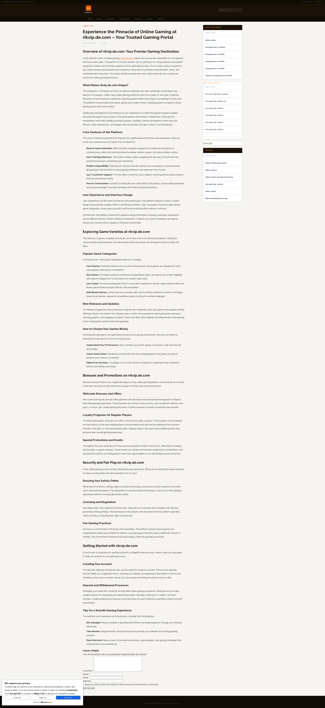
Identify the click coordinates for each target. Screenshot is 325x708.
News (99, 19)
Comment (88, 671)
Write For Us (307, 1)
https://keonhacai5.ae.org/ (216, 198)
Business (110, 19)
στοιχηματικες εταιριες (215, 47)
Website (87, 681)
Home (90, 19)
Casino (149, 19)
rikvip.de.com (127, 58)
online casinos (211, 170)
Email (86, 677)
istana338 (207, 143)
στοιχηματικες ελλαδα (214, 54)
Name (86, 674)
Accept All (68, 698)
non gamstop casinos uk (215, 101)
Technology (125, 19)
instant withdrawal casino (216, 163)
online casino (210, 40)
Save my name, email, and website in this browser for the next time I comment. (121, 684)
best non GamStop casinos (216, 94)
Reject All (42, 698)
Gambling (88, 26)
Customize (17, 698)
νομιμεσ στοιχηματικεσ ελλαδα (218, 75)
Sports (138, 19)
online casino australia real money (219, 177)
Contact (319, 1)
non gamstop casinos (214, 108)
